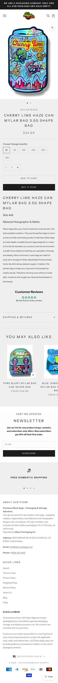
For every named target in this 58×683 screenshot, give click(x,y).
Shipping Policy (10, 582)
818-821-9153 (18, 552)
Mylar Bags (29, 109)
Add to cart (29, 178)
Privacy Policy (9, 578)
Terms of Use (9, 573)
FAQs (5, 602)
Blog (5, 597)
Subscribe (29, 453)
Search (6, 568)
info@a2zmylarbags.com (21, 547)
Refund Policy (9, 587)
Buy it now (29, 187)
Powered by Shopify (37, 663)
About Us (7, 592)
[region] (29, 476)
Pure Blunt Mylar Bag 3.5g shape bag (19, 385)
